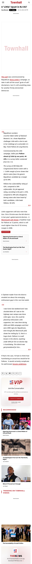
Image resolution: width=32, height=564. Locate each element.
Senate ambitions (19, 364)
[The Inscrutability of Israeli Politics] (16, 533)
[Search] (29, 2)
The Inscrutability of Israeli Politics (13, 543)
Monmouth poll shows (10, 220)
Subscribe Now (16, 402)
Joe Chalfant (6, 461)
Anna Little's (15, 80)
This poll (4, 77)
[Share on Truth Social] (6, 373)
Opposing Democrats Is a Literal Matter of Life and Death (15, 432)
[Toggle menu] (3, 2)
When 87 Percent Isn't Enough (11, 484)
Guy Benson (4, 10)
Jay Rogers (5, 486)
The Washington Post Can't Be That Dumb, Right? (15, 458)
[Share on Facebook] (9, 373)
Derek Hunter (6, 435)
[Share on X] (2, 373)
